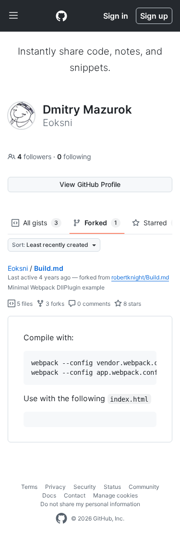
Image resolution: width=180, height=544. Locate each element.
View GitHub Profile (90, 184)
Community (144, 486)
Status (112, 486)
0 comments (93, 303)
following (74, 156)
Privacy (55, 486)
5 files (24, 303)
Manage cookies (115, 495)
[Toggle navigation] (13, 16)
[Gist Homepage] (61, 16)
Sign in (115, 16)
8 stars (131, 303)
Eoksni (18, 268)
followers (35, 156)
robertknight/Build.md (140, 277)
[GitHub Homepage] (61, 518)
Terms (29, 486)
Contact (74, 495)
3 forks (54, 303)
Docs (49, 495)
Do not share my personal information (90, 504)
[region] (90, 379)
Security (84, 486)
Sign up (154, 16)
